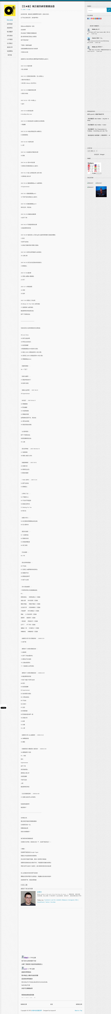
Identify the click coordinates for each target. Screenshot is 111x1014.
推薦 (29, 9)
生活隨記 (10, 43)
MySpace (64, 900)
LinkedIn (58, 900)
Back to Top (78, 1010)
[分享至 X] (25, 885)
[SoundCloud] (102, 18)
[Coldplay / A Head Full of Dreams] (99, 183)
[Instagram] (91, 18)
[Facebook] (88, 18)
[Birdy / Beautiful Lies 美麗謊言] (101, 197)
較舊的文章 (79, 1004)
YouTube (53, 902)
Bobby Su (94, 29)
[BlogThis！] (23, 885)
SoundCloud (40, 902)
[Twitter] (90, 18)
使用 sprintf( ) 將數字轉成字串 (95, 114)
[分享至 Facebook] (26, 885)
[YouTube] (100, 18)
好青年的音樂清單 (36, 1010)
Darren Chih (95, 38)
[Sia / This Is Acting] (90, 187)
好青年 (39, 892)
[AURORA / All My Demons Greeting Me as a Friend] (90, 183)
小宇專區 (10, 39)
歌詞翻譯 (10, 32)
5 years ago (97, 42)
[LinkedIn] (95, 18)
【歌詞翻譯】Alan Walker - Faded (96, 125)
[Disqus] (51, 931)
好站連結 (10, 35)
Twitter (47, 902)
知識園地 (10, 51)
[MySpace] (99, 18)
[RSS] (93, 18)
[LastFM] (97, 18)
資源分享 (10, 47)
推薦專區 (10, 28)
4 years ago (94, 33)
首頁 (51, 1004)
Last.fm (53, 900)
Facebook (47, 900)
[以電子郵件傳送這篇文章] (21, 885)
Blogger (102, 154)
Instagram (71, 900)
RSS (76, 900)
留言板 (10, 55)
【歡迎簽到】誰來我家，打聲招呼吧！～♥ (98, 135)
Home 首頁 (10, 20)
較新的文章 (24, 1004)
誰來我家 (10, 24)
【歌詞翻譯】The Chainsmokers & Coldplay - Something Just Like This (97, 130)
